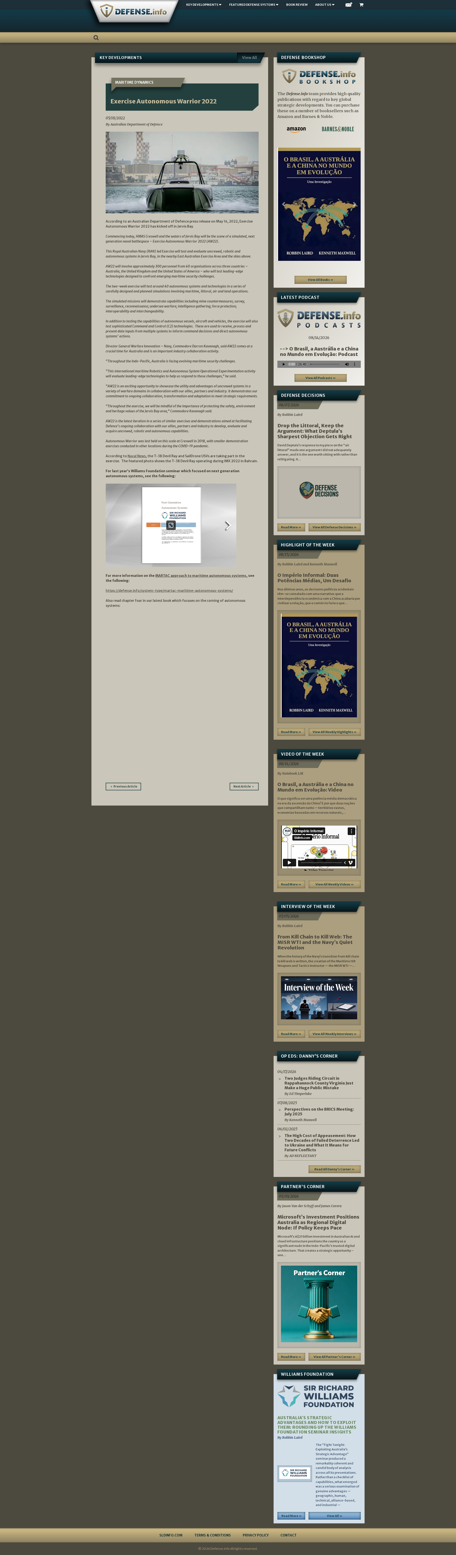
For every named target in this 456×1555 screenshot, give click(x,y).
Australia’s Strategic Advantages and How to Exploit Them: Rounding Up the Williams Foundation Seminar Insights (316, 1425)
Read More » (291, 527)
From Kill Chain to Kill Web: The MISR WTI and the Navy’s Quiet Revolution (315, 942)
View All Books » (320, 280)
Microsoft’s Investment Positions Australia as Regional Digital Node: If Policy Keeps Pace (318, 1222)
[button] (283, 204)
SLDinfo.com (170, 1535)
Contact (288, 1535)
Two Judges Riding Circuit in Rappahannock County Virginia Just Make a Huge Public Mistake (319, 1083)
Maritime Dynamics (134, 82)
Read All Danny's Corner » (334, 1169)
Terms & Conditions (212, 1535)
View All (249, 57)
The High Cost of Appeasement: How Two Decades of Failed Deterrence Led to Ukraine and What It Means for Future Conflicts (322, 1142)
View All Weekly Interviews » (335, 1034)
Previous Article (125, 786)
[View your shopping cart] (362, 5)
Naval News (137, 456)
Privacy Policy (256, 1535)
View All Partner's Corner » (335, 1357)
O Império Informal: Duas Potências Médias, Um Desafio (314, 577)
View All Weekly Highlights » (335, 732)
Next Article (242, 786)
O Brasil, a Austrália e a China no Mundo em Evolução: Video (315, 787)
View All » (334, 1516)
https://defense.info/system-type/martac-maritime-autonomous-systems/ (169, 590)
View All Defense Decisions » (335, 527)
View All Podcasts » (320, 378)
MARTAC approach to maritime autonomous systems (200, 575)
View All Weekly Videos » (334, 884)
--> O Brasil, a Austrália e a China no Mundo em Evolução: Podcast (319, 351)
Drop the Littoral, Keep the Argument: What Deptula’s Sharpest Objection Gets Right (314, 431)
